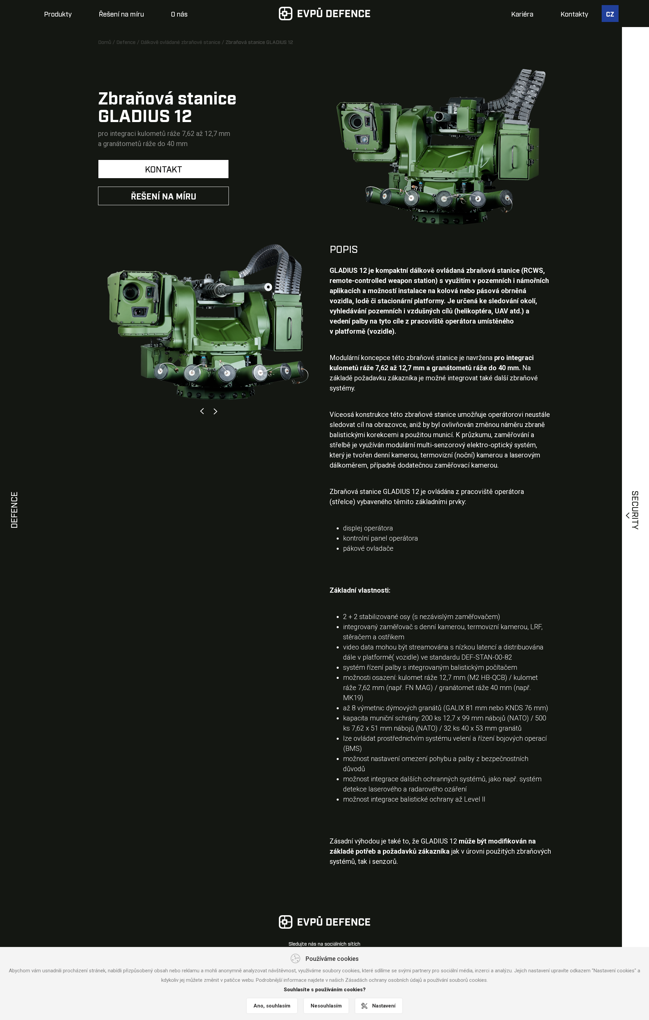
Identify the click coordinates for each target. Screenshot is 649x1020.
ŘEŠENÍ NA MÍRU (163, 196)
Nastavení (383, 1006)
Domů (104, 42)
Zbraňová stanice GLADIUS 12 (259, 42)
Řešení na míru (121, 13)
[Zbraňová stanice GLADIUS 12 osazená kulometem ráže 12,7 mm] (208, 321)
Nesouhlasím (326, 1006)
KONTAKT (163, 169)
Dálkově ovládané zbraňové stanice (180, 42)
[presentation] (202, 411)
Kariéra (522, 13)
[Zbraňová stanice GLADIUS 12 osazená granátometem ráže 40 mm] (441, 145)
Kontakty (574, 13)
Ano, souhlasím (272, 1006)
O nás (179, 13)
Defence (126, 42)
